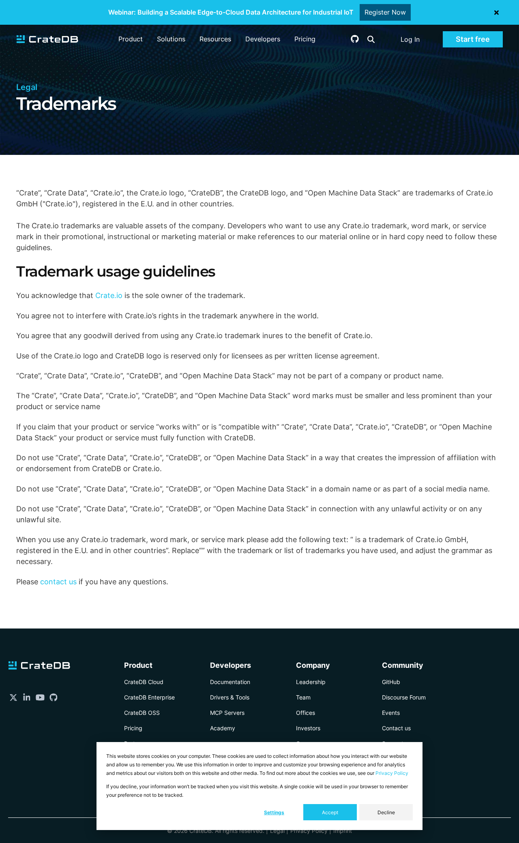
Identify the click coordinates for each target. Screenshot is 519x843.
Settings (274, 812)
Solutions (171, 39)
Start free (473, 39)
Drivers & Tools (229, 697)
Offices (305, 712)
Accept (330, 812)
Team (303, 697)
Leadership (311, 681)
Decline (386, 812)
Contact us (396, 728)
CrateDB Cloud (143, 681)
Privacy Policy (391, 773)
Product (130, 39)
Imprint (342, 830)
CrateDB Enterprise (149, 697)
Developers (262, 39)
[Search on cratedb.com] (371, 39)
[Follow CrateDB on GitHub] (355, 40)
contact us (58, 581)
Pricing (304, 39)
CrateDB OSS (142, 712)
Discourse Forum (404, 697)
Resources (215, 39)
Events (391, 712)
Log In (410, 39)
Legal (277, 830)
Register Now (385, 12)
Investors (308, 728)
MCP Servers (227, 712)
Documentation (230, 681)
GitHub (391, 681)
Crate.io (108, 295)
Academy (222, 728)
